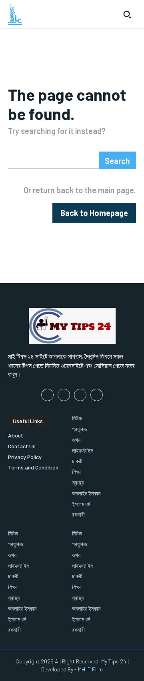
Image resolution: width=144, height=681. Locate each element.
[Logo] (15, 14)
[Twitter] (80, 395)
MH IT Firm (90, 669)
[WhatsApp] (96, 395)
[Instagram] (64, 395)
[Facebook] (47, 395)
